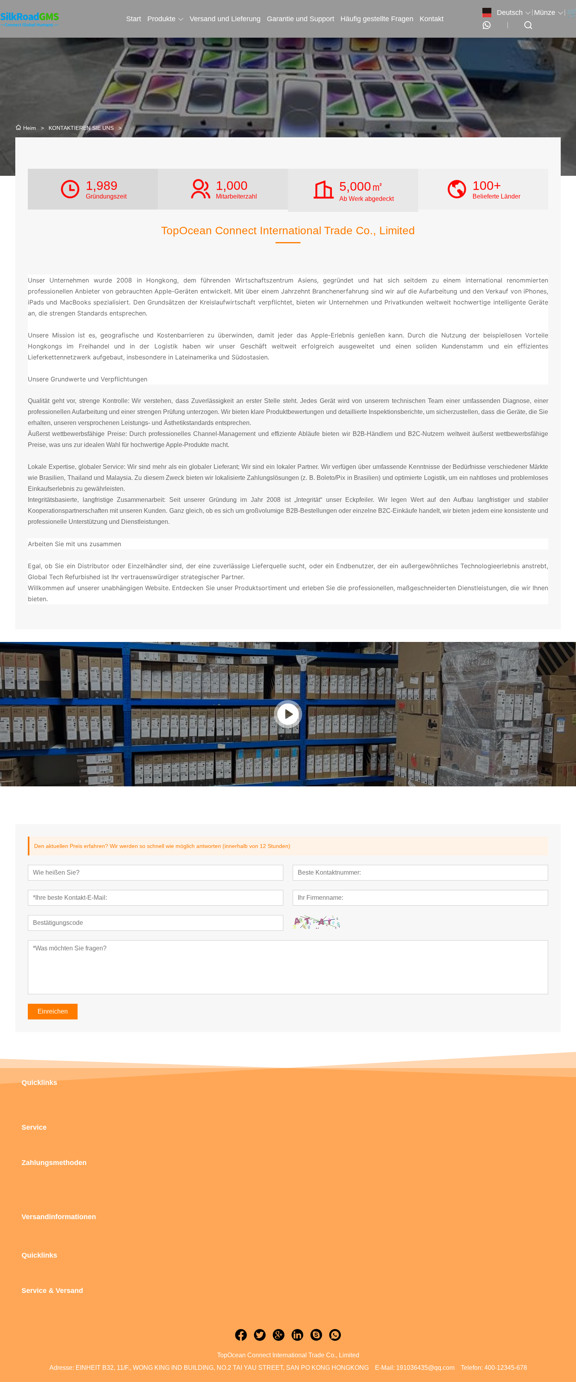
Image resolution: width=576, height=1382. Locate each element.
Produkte (161, 19)
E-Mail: (385, 1367)
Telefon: (472, 1367)
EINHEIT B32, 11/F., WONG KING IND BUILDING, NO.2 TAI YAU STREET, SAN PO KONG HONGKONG (222, 1367)
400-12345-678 (505, 1367)
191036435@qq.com (425, 1367)
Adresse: (61, 1367)
